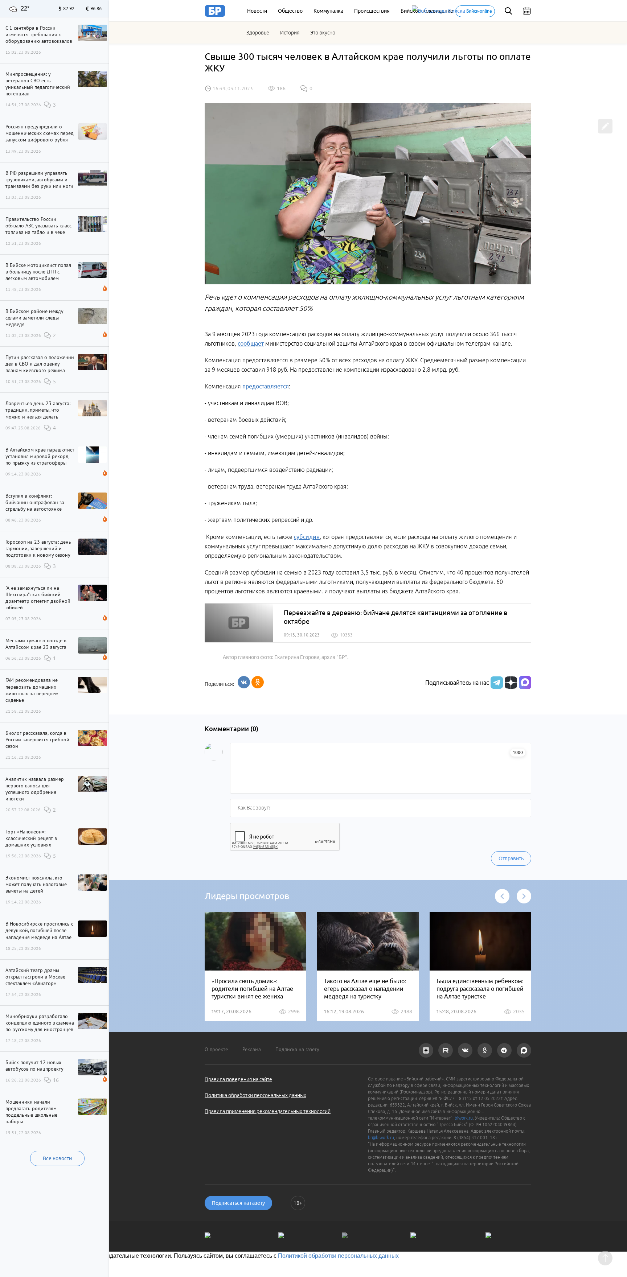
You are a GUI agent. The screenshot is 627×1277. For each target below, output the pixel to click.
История (289, 33)
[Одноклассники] (257, 682)
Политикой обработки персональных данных (338, 1256)
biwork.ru (464, 1118)
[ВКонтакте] (244, 682)
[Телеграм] (496, 682)
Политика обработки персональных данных (255, 1095)
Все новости (57, 1158)
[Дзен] (510, 682)
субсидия (307, 537)
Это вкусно (322, 33)
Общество (290, 11)
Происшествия (372, 11)
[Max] (525, 682)
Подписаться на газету (238, 1203)
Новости (257, 11)
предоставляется (265, 386)
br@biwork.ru (381, 1137)
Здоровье (257, 33)
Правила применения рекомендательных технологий (268, 1111)
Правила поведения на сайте (238, 1079)
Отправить (511, 858)
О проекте (216, 1049)
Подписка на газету (297, 1049)
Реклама (251, 1049)
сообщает (251, 343)
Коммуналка (328, 11)
